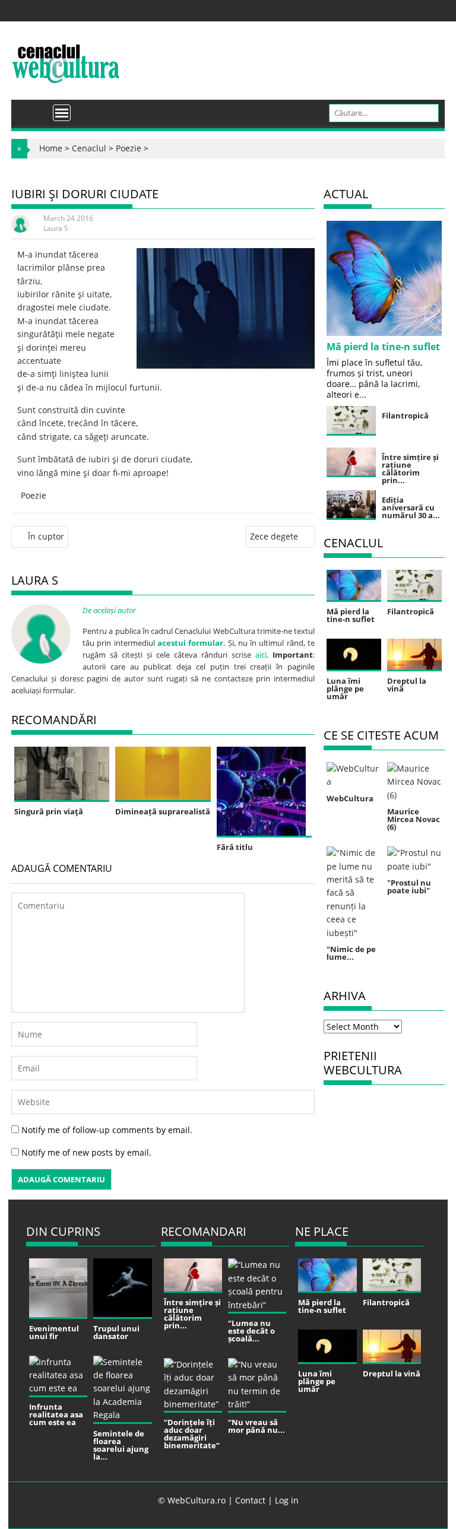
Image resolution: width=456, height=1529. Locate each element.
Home (50, 148)
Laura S (55, 228)
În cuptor (46, 536)
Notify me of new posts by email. (86, 1152)
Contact (250, 1500)
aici (261, 654)
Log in (287, 1500)
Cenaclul (89, 148)
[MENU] (62, 112)
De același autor (109, 610)
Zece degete (274, 536)
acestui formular (190, 642)
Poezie (128, 148)
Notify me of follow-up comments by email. (106, 1129)
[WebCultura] (33, 108)
